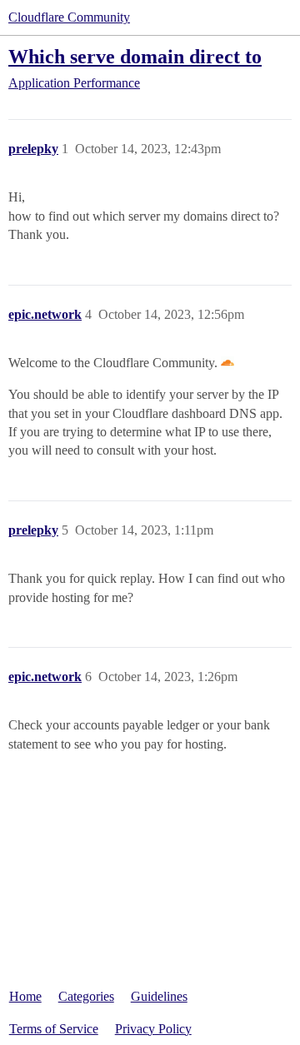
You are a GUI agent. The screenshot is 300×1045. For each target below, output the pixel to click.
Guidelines (159, 996)
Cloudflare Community (69, 17)
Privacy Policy (153, 1029)
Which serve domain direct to (135, 56)
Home (25, 996)
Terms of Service (53, 1029)
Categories (86, 996)
